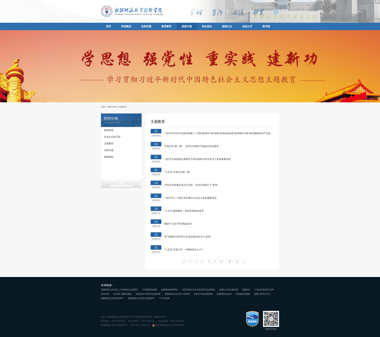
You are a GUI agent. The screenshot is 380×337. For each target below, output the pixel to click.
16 (230, 261)
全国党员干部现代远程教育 (148, 294)
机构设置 (146, 26)
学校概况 (126, 26)
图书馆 (266, 26)
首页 (108, 26)
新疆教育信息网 (224, 294)
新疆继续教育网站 (169, 289)
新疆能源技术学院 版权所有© (114, 325)
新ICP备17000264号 (140, 325)
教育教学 (167, 26)
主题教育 (122, 107)
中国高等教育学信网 (264, 289)
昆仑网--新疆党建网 (122, 294)
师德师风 (108, 157)
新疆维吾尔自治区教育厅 (112, 298)
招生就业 (207, 26)
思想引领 (187, 26)
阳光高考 (105, 294)
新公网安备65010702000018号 (170, 325)
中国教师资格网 (149, 289)
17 (237, 261)
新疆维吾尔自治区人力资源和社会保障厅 (119, 289)
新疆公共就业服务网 (228, 289)
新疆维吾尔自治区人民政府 (177, 294)
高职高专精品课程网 (203, 294)
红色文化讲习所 (112, 137)
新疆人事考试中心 (262, 294)
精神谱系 (108, 130)
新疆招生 (246, 289)
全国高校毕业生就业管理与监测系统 (198, 289)
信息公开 (247, 26)
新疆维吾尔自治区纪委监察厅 (141, 298)
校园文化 (227, 26)
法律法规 (108, 150)
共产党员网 (164, 298)
